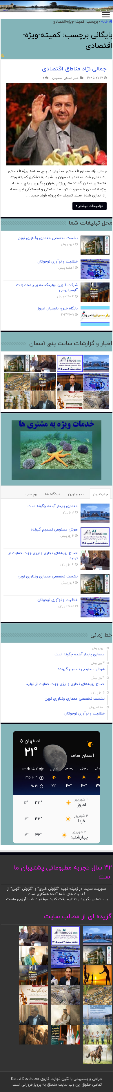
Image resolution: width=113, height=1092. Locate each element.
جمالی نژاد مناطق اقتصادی (74, 69)
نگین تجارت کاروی (54, 1079)
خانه (105, 21)
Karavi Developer (25, 1079)
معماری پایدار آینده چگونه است (53, 506)
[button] (29, 778)
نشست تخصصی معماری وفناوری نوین (48, 238)
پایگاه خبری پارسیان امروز (58, 308)
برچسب (31, 494)
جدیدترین (100, 494)
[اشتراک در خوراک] (2, 56)
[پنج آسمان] (56, 6)
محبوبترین (76, 494)
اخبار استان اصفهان (65, 78)
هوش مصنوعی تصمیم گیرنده (54, 529)
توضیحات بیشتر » (89, 206)
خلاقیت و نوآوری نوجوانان (57, 261)
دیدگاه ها (52, 494)
